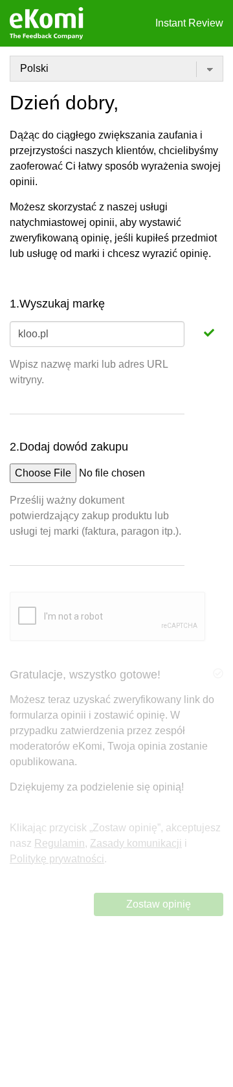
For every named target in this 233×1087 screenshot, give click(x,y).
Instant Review (189, 22)
